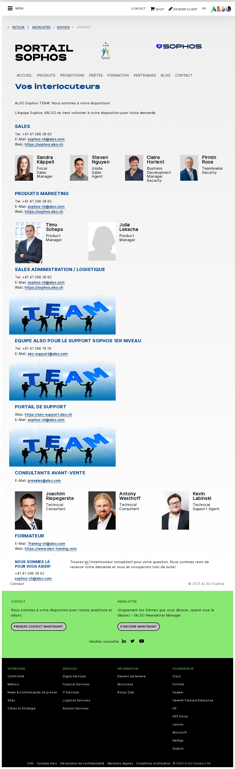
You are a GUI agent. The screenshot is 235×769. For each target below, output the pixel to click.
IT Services (71, 692)
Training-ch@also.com (46, 543)
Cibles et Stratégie (22, 708)
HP (175, 708)
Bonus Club (126, 692)
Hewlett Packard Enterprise (193, 700)
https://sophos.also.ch (44, 144)
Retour (18, 27)
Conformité (16, 676)
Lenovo (178, 724)
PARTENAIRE (145, 75)
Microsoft (180, 732)
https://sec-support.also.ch (48, 414)
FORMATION (118, 75)
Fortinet (178, 684)
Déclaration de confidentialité (82, 763)
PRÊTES (96, 75)
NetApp (178, 740)
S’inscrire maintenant (138, 626)
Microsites (125, 684)
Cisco (177, 676)
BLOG (166, 75)
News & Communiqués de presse (32, 692)
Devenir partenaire (132, 676)
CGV (30, 763)
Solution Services (76, 708)
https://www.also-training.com (51, 548)
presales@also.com (44, 480)
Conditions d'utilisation (153, 763)
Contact (138, 8)
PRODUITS (46, 75)
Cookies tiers (47, 763)
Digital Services (74, 676)
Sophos (178, 748)
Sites (11, 700)
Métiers (13, 684)
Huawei (178, 692)
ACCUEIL (24, 75)
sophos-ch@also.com (46, 139)
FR (204, 8)
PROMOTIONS (72, 75)
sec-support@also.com (48, 353)
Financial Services (76, 684)
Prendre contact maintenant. (39, 626)
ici (87, 562)
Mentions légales (120, 763)
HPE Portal (180, 716)
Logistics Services (76, 700)
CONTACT (184, 75)
